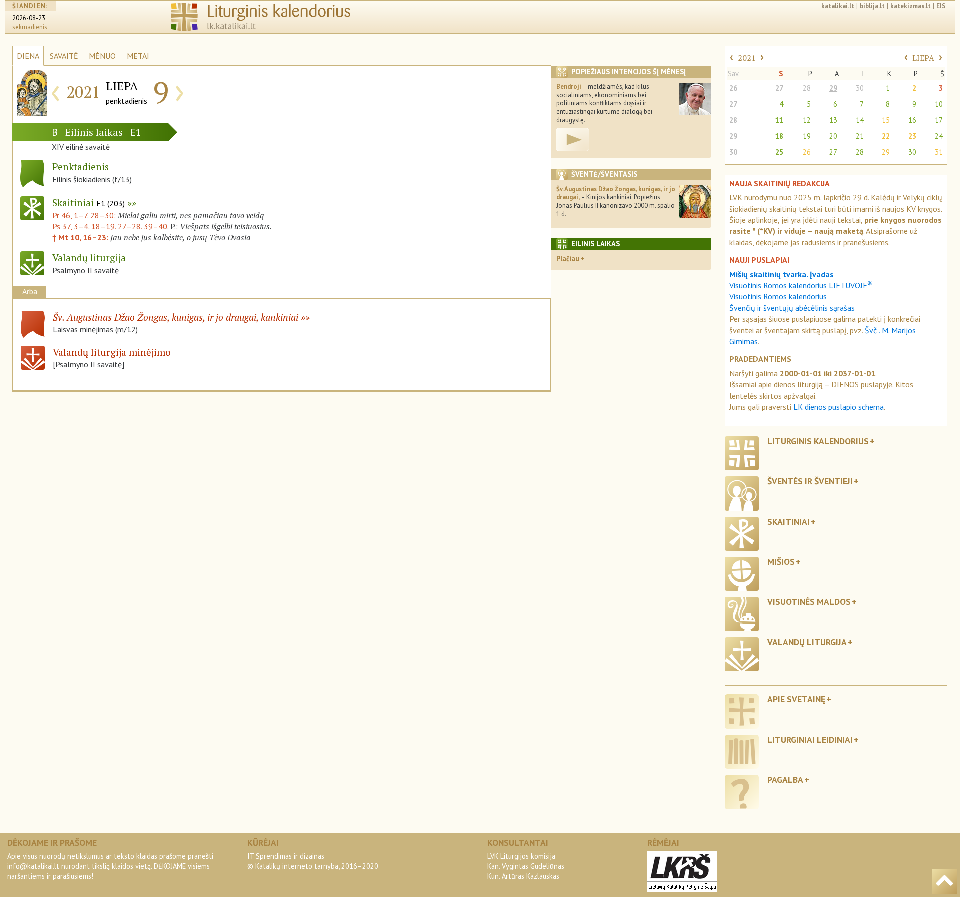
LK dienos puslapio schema (839, 407)
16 (912, 120)
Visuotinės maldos (809, 601)
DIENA (28, 56)
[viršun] (945, 881)
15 (886, 120)
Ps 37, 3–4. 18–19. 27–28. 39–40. (110, 226)
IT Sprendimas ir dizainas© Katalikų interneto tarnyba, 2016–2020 (313, 861)
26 (734, 88)
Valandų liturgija (807, 642)
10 (939, 104)
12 (807, 120)
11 (780, 120)
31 (939, 152)
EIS (941, 6)
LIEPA (923, 57)
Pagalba (786, 779)
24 (939, 136)
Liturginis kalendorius (818, 441)
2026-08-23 (29, 18)
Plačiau (568, 258)
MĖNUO (102, 56)
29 (834, 88)
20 (834, 136)
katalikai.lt (838, 6)
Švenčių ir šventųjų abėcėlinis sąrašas (792, 308)
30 (860, 88)
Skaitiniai (88, 202)
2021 (747, 57)
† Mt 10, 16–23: (81, 237)
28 (807, 88)
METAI (138, 56)
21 (860, 136)
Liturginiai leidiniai (810, 739)
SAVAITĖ (64, 56)
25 (780, 152)
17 (939, 120)
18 (780, 136)
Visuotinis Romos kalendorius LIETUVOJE (801, 285)
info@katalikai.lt (34, 866)
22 (886, 136)
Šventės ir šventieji (810, 481)
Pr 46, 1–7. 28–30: (85, 215)
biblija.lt (872, 6)
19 (807, 136)
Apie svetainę (797, 699)
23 (912, 136)
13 (834, 120)
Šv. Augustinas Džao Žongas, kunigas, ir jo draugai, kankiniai (175, 317)
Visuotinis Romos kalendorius (778, 296)
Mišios (781, 561)
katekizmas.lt (910, 6)
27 (780, 88)
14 (860, 120)
